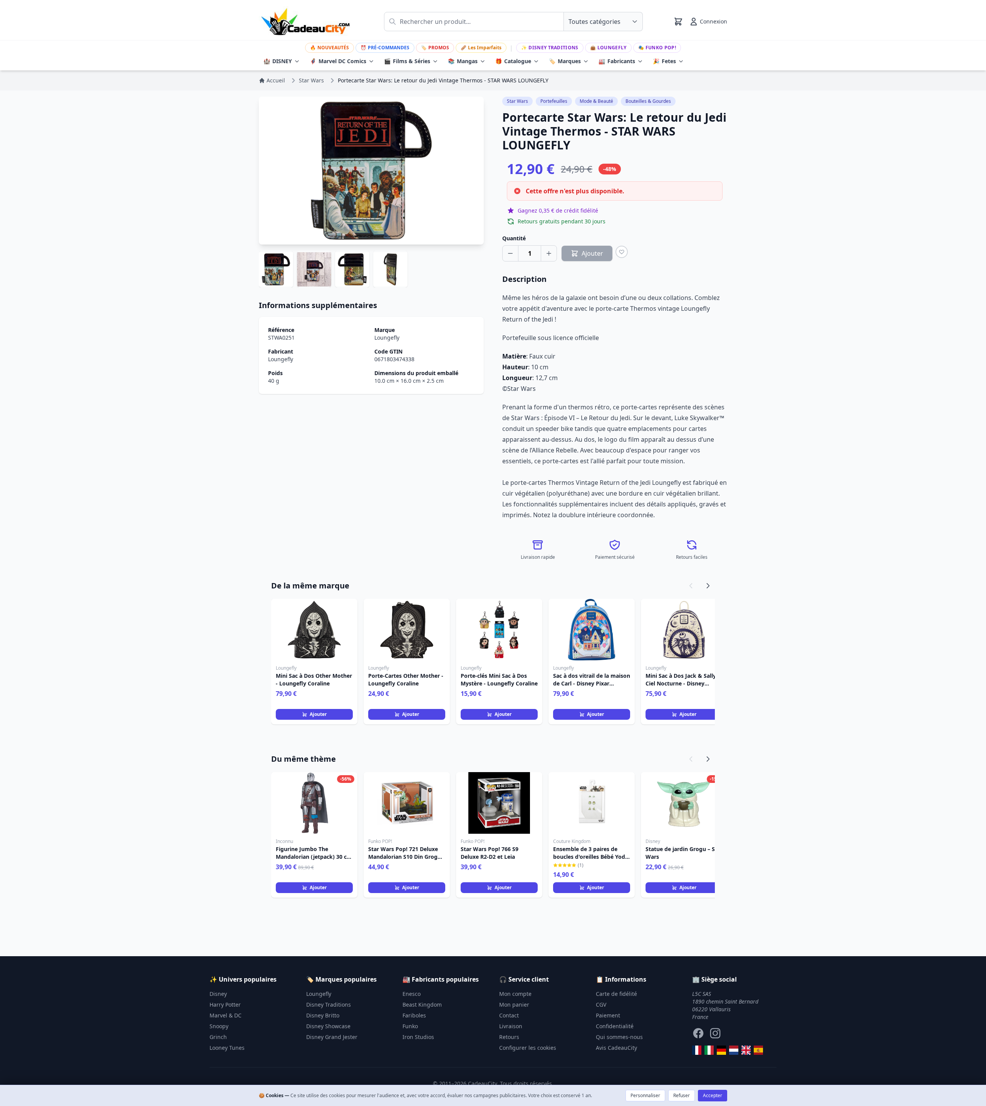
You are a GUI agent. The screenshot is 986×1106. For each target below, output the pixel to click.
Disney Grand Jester (331, 1037)
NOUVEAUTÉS (329, 47)
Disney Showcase (328, 1026)
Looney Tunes (227, 1047)
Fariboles (414, 1015)
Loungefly (608, 47)
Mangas (463, 61)
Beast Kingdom (422, 1004)
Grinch (218, 1037)
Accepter (712, 1095)
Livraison (510, 1026)
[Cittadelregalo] (709, 1050)
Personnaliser (645, 1095)
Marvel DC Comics (338, 61)
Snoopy (219, 1026)
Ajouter (318, 714)
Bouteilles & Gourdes (648, 101)
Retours (509, 1037)
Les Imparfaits (481, 47)
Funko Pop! (657, 47)
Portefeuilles (553, 101)
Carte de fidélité (616, 993)
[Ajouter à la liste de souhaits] (621, 252)
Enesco (411, 993)
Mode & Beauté (596, 101)
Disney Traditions (549, 47)
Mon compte (515, 993)
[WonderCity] (721, 1050)
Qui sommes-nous (619, 1037)
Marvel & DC (225, 1015)
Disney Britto (322, 1015)
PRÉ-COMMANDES (385, 47)
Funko (410, 1026)
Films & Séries (407, 61)
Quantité (514, 238)
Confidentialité (615, 1026)
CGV (601, 1004)
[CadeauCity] (696, 1050)
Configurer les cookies (527, 1047)
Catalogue (513, 61)
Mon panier (514, 1004)
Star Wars (517, 101)
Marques (565, 61)
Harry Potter (225, 1004)
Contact (509, 1015)
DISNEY (277, 61)
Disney (218, 993)
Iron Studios (418, 1037)
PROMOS (435, 47)
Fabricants (617, 61)
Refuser (681, 1095)
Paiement (608, 1015)
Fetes (664, 61)
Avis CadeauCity (616, 1047)
